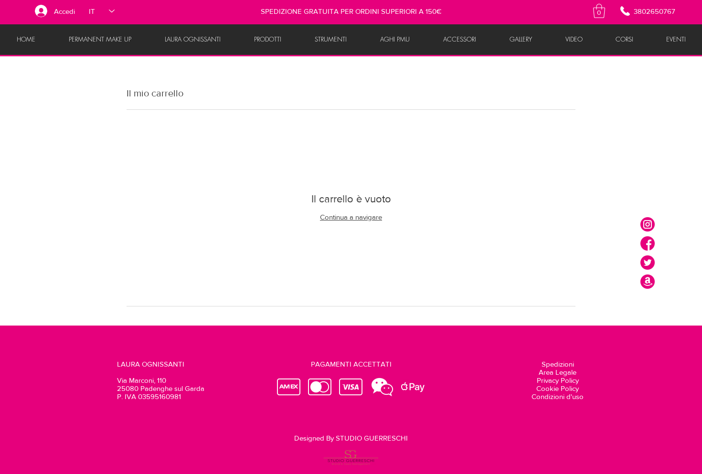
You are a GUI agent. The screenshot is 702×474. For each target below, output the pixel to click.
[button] (599, 11)
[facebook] (647, 243)
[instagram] (647, 224)
